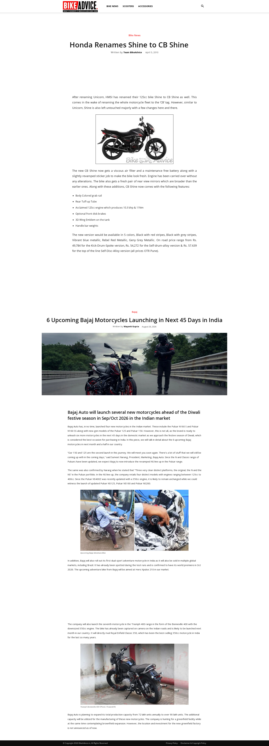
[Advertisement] (134, 23)
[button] (202, 6)
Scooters (128, 6)
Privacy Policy (172, 743)
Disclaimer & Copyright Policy (193, 743)
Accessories (145, 6)
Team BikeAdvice (132, 52)
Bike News (112, 6)
